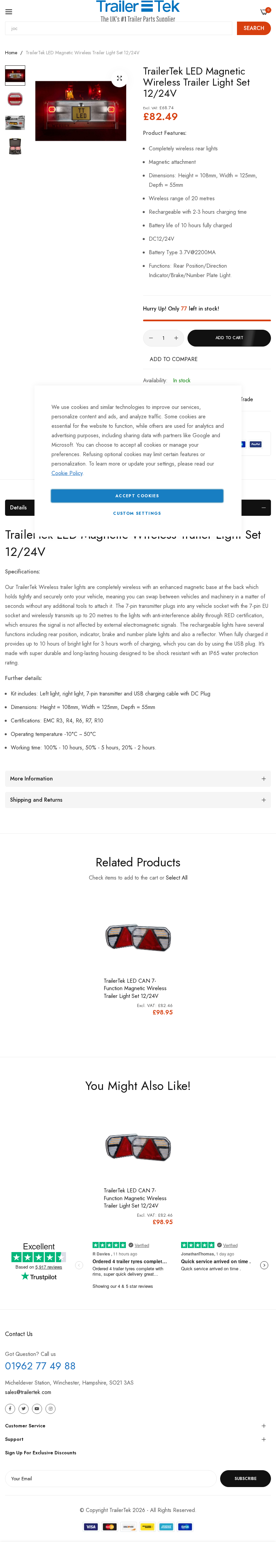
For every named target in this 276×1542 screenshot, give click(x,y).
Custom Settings (137, 513)
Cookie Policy (66, 473)
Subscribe (245, 1479)
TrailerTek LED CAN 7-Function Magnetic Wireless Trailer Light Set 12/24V (135, 1198)
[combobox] (118, 28)
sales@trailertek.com (28, 1392)
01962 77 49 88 (40, 1366)
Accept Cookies (137, 496)
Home (11, 52)
